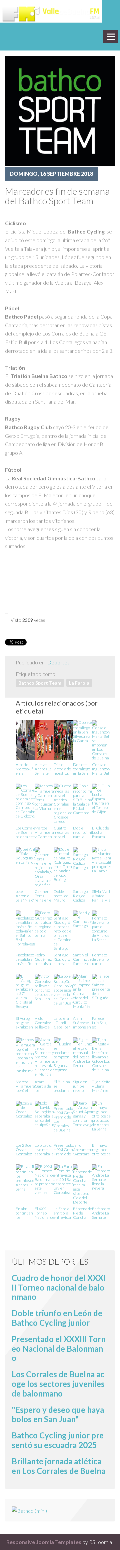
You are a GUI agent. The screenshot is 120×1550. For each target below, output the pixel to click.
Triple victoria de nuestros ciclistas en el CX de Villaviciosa (63, 768)
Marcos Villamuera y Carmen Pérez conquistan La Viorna (44, 832)
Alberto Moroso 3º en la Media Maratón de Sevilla (24, 768)
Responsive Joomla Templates (43, 1542)
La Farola (79, 683)
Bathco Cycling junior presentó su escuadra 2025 (58, 1440)
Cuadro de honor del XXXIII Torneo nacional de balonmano (59, 1287)
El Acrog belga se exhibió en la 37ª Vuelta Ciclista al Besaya (24, 1022)
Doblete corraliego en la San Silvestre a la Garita (81, 768)
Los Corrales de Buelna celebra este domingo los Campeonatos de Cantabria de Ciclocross (28, 832)
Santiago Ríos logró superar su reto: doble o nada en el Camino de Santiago (63, 959)
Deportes (58, 662)
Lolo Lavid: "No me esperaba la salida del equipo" (44, 1149)
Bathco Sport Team (39, 683)
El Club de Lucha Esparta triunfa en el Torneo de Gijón (100, 832)
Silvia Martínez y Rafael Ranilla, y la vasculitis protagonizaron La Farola (105, 895)
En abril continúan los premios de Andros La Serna (25, 1213)
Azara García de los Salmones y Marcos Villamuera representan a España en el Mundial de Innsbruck (45, 1086)
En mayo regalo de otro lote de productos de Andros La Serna (101, 1149)
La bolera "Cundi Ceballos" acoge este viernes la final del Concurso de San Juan (62, 1022)
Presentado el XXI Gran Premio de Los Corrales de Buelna (63, 1149)
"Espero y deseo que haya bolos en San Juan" (58, 1414)
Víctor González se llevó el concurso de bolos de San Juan (44, 1022)
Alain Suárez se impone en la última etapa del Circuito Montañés (82, 1022)
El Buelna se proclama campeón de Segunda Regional (62, 1086)
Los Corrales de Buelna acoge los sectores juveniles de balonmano (58, 1383)
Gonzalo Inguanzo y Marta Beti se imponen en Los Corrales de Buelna (101, 768)
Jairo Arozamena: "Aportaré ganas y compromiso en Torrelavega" (84, 1149)
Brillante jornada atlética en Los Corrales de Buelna (58, 1466)
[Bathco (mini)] (29, 1509)
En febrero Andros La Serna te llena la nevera (101, 1213)
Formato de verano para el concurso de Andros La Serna (100, 959)
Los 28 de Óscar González (24, 1149)
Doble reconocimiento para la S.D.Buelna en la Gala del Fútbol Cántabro (86, 832)
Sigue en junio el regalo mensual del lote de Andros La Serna (81, 1086)
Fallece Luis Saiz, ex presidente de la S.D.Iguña (101, 1022)
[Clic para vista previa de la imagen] (60, 110)
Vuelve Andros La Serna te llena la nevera (43, 768)
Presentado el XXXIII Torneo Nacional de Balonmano (59, 1348)
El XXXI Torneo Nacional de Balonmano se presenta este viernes (45, 1213)
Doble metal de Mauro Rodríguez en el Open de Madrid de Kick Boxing (63, 895)
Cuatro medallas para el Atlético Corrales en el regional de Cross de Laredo (63, 832)
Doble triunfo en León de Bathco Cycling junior (57, 1317)
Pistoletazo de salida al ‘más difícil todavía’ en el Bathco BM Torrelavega (26, 959)
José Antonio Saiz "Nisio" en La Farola (25, 895)
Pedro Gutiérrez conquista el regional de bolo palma (43, 959)
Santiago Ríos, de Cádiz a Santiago (80, 895)
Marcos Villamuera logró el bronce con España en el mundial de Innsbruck (25, 1086)
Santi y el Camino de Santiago (82, 959)
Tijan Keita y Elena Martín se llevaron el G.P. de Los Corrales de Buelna (101, 1086)
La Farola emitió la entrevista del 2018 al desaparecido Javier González (65, 1213)
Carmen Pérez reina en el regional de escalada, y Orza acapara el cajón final (44, 895)
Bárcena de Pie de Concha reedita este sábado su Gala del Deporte (82, 1213)
